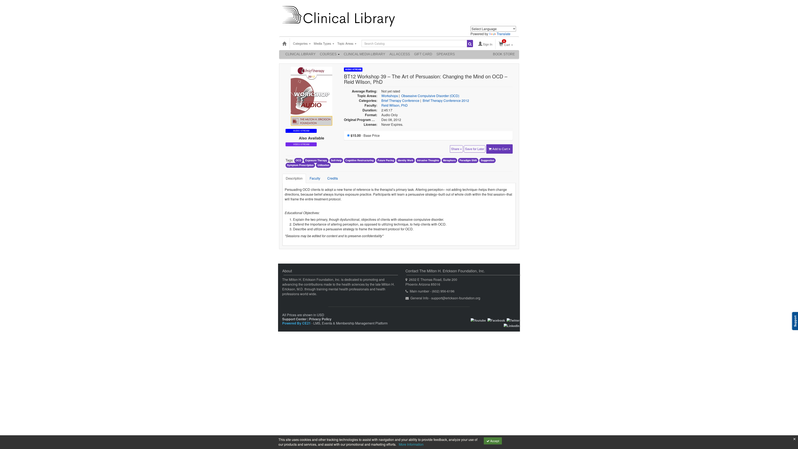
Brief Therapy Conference (400, 100)
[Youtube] (478, 320)
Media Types (323, 43)
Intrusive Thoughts (428, 160)
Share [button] (455, 149)
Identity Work (405, 160)
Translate (503, 33)
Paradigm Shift (468, 160)
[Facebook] (496, 320)
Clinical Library (300, 54)
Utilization (323, 165)
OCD (298, 160)
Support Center (294, 319)
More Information (411, 444)
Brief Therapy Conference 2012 (446, 100)
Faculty (315, 178)
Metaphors (449, 160)
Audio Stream (353, 69)
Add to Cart (500, 149)
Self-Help (336, 160)
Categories (301, 43)
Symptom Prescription (300, 165)
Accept (494, 441)
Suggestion (487, 160)
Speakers (445, 54)
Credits (332, 178)
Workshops (389, 95)
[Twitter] (513, 320)
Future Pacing (386, 160)
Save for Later (474, 149)
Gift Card (423, 54)
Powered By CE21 (297, 323)
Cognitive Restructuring (359, 160)
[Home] (284, 43)
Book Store (504, 54)
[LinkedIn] (512, 325)
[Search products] (470, 43)
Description (294, 178)
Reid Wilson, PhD (394, 105)
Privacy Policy (320, 319)
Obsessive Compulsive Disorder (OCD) (430, 95)
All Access (399, 54)
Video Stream (301, 144)
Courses (328, 54)
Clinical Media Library (364, 54)
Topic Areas (345, 43)
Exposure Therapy (316, 160)
